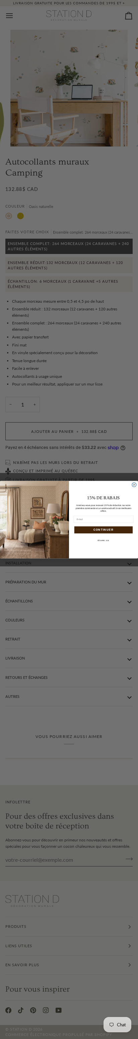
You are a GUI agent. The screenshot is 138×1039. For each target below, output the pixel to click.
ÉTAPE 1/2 (103, 540)
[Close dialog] (134, 485)
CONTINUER (103, 529)
